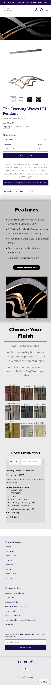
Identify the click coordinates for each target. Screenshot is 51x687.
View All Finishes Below (27, 268)
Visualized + (10, 624)
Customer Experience (14, 593)
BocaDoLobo (10, 555)
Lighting (8, 560)
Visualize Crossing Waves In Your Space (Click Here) (25, 182)
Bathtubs (9, 564)
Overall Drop (8, 144)
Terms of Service (12, 615)
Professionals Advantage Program (20, 620)
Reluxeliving (28, 677)
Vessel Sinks (10, 573)
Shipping (6, 126)
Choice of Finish (9, 135)
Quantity (40, 144)
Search (8, 546)
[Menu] (46, 9)
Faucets (8, 578)
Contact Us (9, 597)
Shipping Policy (12, 602)
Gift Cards (9, 551)
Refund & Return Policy (15, 606)
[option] (13, 99)
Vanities (8, 569)
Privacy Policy (11, 611)
